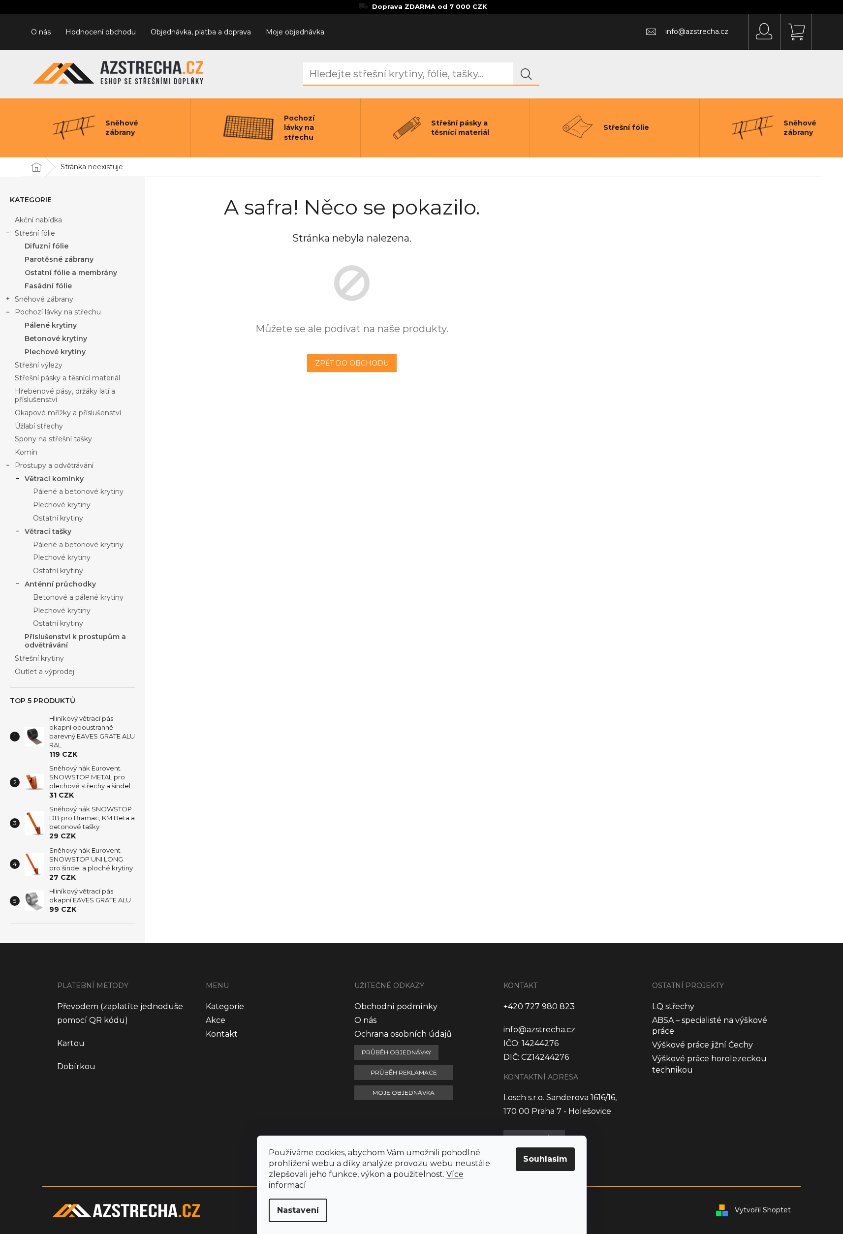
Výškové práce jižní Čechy (702, 1044)
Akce (215, 1020)
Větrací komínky (54, 478)
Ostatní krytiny (58, 518)
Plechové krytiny (55, 351)
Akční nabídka (38, 220)
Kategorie (225, 1006)
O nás (41, 32)
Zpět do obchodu (352, 363)
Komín (26, 452)
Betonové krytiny (56, 338)
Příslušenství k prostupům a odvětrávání (75, 640)
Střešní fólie (35, 233)
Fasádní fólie (48, 285)
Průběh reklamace (404, 1072)
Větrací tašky (48, 531)
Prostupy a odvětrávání (54, 465)
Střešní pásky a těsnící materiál (67, 377)
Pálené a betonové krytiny (78, 491)
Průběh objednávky (396, 1052)
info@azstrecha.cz (539, 1029)
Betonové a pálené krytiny (78, 597)
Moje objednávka (295, 32)
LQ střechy (673, 1006)
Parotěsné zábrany (59, 259)
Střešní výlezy (38, 365)
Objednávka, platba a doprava (201, 32)
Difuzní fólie (46, 246)
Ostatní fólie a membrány (71, 272)
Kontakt (222, 1034)
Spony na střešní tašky (53, 438)
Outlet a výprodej (44, 671)
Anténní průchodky (60, 584)
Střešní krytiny (39, 658)
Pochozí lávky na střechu (58, 312)
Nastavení (298, 1210)
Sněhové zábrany (44, 299)
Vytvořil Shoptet (763, 1209)
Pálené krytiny (51, 325)
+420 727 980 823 (539, 1006)
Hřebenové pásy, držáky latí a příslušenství (65, 395)
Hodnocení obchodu (100, 32)
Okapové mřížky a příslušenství (68, 412)
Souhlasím (545, 1159)
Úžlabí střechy (39, 426)
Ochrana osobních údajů (403, 1034)
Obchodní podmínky (395, 1006)
